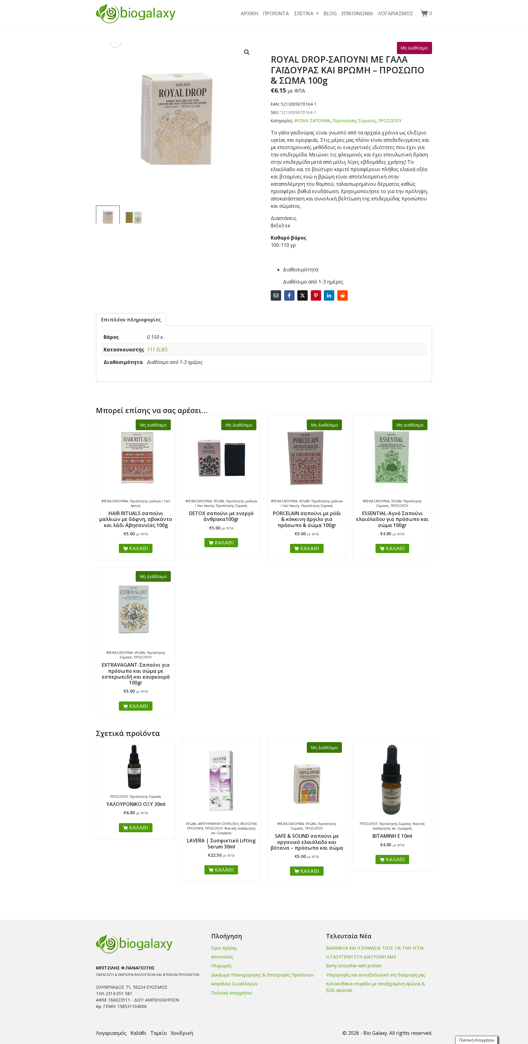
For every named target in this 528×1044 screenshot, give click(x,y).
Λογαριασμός (111, 1033)
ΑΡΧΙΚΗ (249, 13)
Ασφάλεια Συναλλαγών (234, 984)
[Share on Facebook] (289, 295)
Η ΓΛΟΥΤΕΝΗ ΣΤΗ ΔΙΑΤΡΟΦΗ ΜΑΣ (361, 957)
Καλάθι (138, 1033)
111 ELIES (157, 349)
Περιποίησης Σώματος (354, 120)
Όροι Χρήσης (224, 948)
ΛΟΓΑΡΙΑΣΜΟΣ (395, 13)
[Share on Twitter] (302, 295)
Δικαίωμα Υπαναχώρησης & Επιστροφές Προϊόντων (262, 975)
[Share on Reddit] (342, 295)
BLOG (330, 13)
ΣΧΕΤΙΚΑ (304, 13)
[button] (246, 52)
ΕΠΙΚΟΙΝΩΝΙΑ (357, 13)
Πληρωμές (221, 966)
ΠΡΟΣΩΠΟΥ (390, 120)
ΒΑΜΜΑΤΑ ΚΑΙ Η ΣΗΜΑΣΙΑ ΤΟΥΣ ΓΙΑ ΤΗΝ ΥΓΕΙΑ (375, 948)
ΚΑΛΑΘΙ (138, 548)
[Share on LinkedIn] (329, 295)
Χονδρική (182, 1033)
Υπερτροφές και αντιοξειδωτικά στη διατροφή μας (375, 975)
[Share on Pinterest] (316, 295)
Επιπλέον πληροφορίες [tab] (131, 319)
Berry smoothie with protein (354, 966)
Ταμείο (158, 1033)
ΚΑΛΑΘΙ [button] (138, 827)
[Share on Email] (276, 295)
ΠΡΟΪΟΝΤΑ (276, 13)
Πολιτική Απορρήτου (231, 993)
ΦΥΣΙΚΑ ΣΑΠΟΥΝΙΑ (312, 120)
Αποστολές (222, 957)
